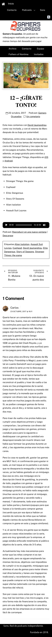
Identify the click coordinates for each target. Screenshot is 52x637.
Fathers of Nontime (18, 54)
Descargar (8, 235)
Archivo (12, 48)
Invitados (38, 54)
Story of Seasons (25, 251)
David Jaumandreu (37, 125)
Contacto (12, 10)
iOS (46, 157)
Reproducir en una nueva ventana (29, 232)
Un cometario (33, 116)
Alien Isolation (22, 244)
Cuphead (17, 248)
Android (8, 160)
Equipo (40, 48)
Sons (42, 10)
